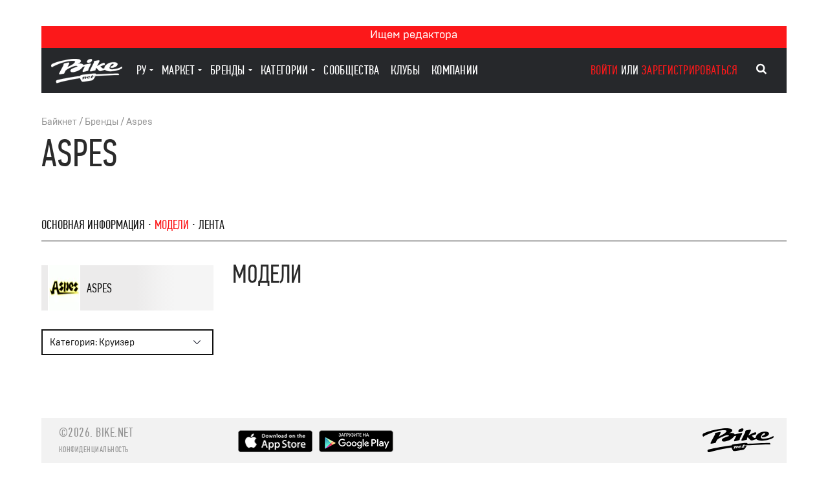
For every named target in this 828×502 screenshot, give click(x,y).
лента (211, 224)
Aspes (139, 121)
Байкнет (59, 121)
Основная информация (93, 224)
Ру (141, 70)
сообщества (351, 70)
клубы (405, 70)
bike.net (114, 432)
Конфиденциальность (94, 449)
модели (172, 224)
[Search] (761, 69)
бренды (227, 70)
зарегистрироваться (689, 70)
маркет (178, 70)
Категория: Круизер (92, 342)
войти (604, 70)
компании (454, 70)
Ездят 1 (120, 309)
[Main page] (86, 80)
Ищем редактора (413, 34)
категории (285, 70)
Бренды (101, 121)
